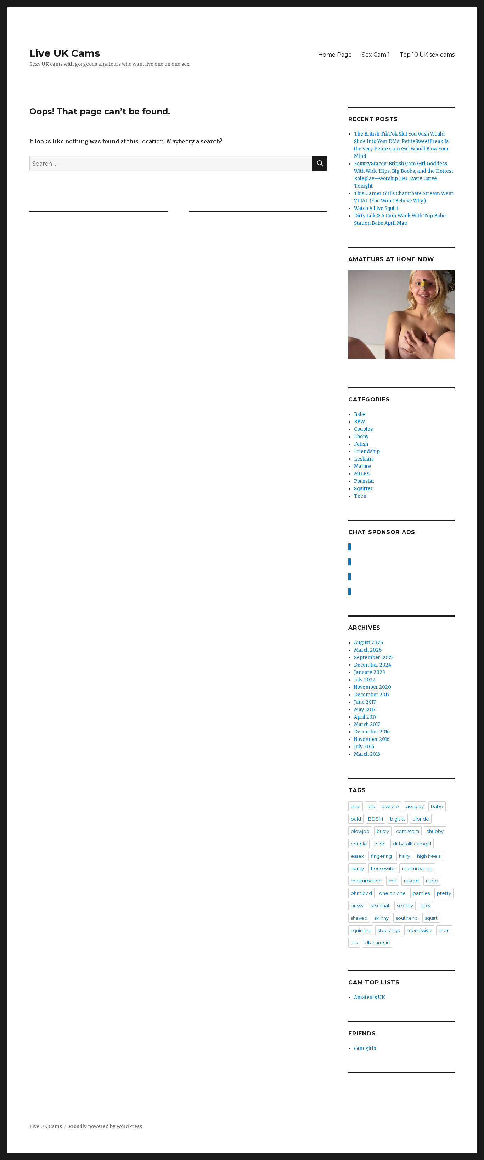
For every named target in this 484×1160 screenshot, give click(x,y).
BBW (359, 422)
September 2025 (373, 658)
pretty (444, 893)
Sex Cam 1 (376, 54)
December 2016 (372, 732)
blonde (420, 819)
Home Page (335, 54)
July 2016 (364, 747)
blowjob (360, 831)
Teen (360, 496)
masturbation (366, 881)
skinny (382, 918)
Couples (363, 429)
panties (421, 893)
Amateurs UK (369, 997)
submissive (419, 930)
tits (354, 942)
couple (359, 843)
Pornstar (364, 481)
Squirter (363, 489)
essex (357, 856)
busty (383, 831)
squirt (431, 918)
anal (355, 806)
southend (407, 918)
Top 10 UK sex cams (427, 54)
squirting (361, 930)
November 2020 (372, 687)
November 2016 (371, 739)
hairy (404, 856)
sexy (425, 905)
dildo (380, 843)
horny (357, 868)
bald (356, 819)
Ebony (361, 437)
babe (437, 806)
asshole (390, 806)
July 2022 (365, 680)
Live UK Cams (64, 53)
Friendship (367, 451)
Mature (362, 466)
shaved (359, 918)
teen (444, 930)
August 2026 (368, 643)
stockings (389, 930)
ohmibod (361, 893)
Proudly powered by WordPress (105, 1127)
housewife (383, 868)
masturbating (417, 868)
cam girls (365, 1048)
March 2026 (368, 650)
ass (371, 806)
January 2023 (369, 672)
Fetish (361, 444)
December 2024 (373, 665)
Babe (360, 414)
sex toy (405, 905)
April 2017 (365, 717)
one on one (392, 893)
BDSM (375, 819)
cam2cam (407, 831)
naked (411, 881)
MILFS (362, 474)
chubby (435, 831)
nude (432, 881)
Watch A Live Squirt (376, 208)
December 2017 (371, 695)
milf (393, 881)
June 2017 (365, 702)
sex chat (380, 905)
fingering (381, 856)
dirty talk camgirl (412, 843)
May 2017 (364, 710)
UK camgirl (377, 942)
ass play (415, 806)
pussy (357, 905)
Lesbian (363, 459)
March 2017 (367, 724)
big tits (397, 819)
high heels (428, 856)
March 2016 (367, 754)
